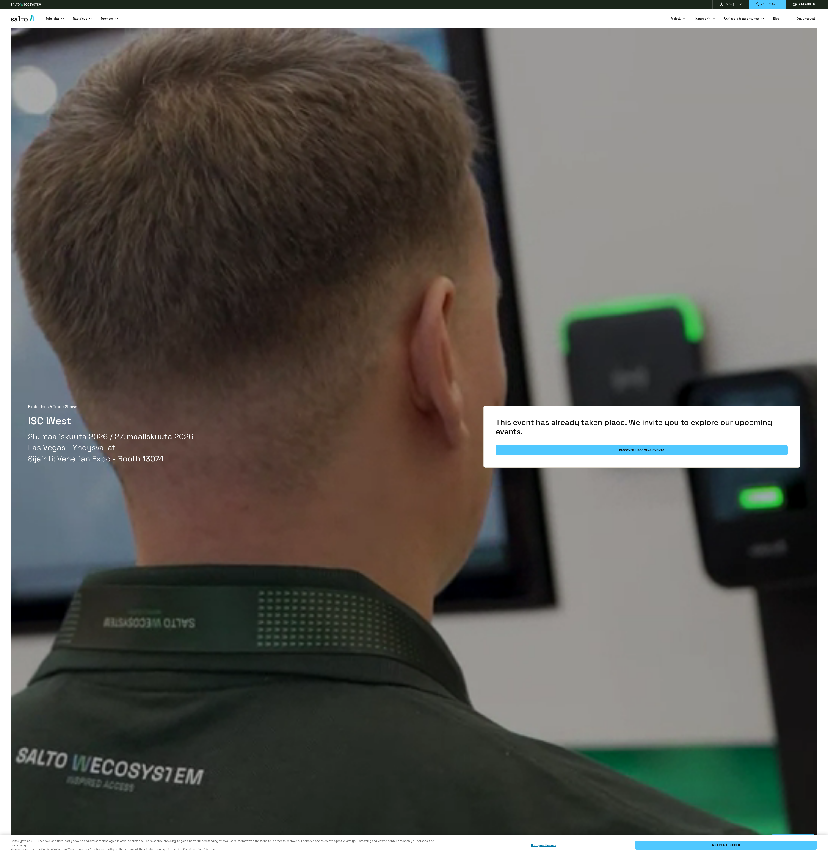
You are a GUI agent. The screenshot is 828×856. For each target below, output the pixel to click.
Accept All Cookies (726, 845)
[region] (414, 845)
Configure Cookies (543, 845)
